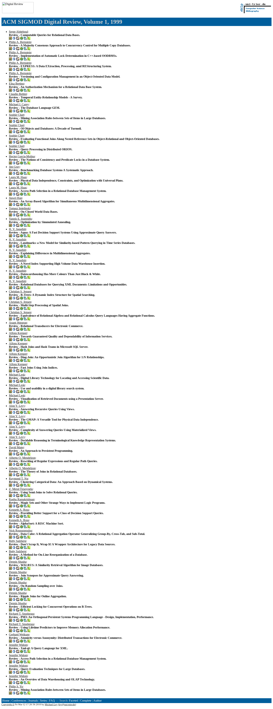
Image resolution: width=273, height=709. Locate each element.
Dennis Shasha (17, 561)
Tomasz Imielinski (19, 208)
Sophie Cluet (16, 114)
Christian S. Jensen (20, 291)
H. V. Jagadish (17, 229)
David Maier (16, 447)
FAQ (52, 700)
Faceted (73, 700)
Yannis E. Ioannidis (20, 218)
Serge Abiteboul (18, 31)
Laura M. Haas (18, 177)
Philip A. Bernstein (20, 42)
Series (43, 700)
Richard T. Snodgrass (21, 613)
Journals (33, 700)
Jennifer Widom (18, 644)
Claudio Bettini (18, 94)
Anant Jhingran (18, 322)
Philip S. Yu (16, 686)
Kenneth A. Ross (19, 509)
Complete (85, 700)
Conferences (19, 700)
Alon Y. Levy (17, 405)
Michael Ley (51, 704)
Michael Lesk (17, 374)
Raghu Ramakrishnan (21, 499)
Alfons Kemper (18, 333)
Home (5, 700)
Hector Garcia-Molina (22, 156)
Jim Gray (14, 166)
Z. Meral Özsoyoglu (21, 489)
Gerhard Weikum (19, 634)
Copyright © (7, 704)
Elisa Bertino (16, 83)
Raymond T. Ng (18, 478)
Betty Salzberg (17, 541)
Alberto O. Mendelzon (22, 457)
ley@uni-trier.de (67, 704)
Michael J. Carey (19, 104)
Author (97, 700)
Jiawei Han (15, 198)
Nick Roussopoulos (20, 530)
